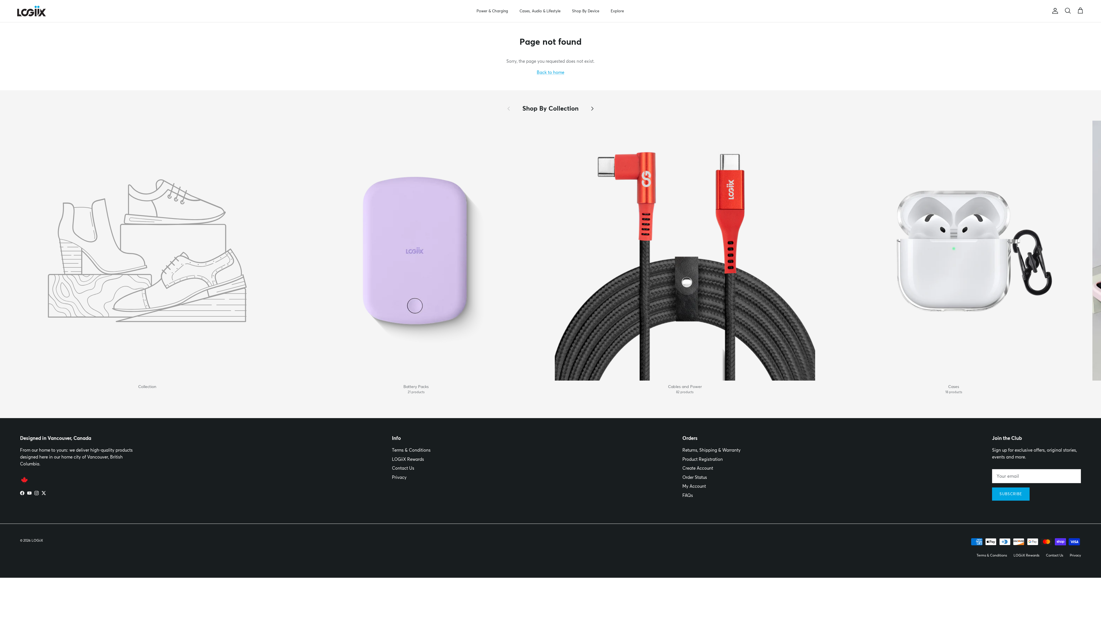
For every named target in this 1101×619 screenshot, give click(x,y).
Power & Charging (492, 11)
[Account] (1054, 10)
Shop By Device (585, 11)
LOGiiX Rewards (408, 459)
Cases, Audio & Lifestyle (540, 11)
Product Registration (702, 459)
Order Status (694, 477)
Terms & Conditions (411, 450)
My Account (694, 486)
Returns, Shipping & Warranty (711, 450)
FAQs (687, 495)
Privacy (399, 477)
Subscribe (1011, 493)
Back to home (550, 72)
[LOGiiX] (31, 11)
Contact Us (403, 468)
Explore (617, 11)
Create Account (697, 468)
